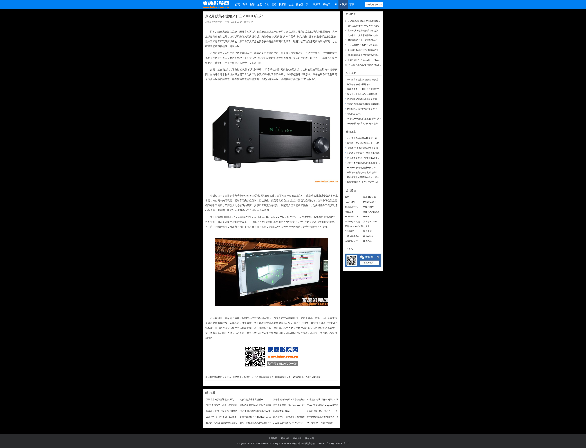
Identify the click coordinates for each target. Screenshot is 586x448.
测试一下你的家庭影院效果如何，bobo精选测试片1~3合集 (375, 162)
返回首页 (273, 438)
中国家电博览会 (352, 221)
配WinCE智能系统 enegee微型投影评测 (326, 405)
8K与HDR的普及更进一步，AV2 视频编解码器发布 (371, 167)
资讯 (244, 4)
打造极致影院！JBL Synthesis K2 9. (290, 405)
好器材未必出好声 (281, 411)
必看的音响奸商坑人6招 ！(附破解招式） (367, 60)
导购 (266, 4)
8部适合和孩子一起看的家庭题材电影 (223, 405)
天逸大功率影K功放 (354, 236)
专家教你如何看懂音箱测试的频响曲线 (365, 104)
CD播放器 (349, 231)
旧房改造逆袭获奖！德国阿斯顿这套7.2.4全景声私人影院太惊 (376, 153)
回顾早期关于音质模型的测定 (220, 399)
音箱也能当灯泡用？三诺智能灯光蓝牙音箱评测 (295, 399)
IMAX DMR (350, 202)
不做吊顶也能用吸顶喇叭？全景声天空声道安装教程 (371, 177)
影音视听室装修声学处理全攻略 (362, 99)
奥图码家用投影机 (371, 211)
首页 (237, 4)
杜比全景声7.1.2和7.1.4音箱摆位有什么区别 (368, 45)
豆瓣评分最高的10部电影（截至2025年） (366, 172)
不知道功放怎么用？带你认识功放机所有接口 (370, 64)
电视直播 (349, 211)
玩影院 (316, 4)
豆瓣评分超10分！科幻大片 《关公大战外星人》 (330, 411)
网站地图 (309, 438)
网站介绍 (285, 438)
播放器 (299, 4)
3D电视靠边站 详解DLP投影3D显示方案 (326, 399)
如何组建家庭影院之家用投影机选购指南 (367, 55)
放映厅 (326, 4)
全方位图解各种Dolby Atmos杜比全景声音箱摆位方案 (373, 25)
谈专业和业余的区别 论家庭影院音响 (364, 94)
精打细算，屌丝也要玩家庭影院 (362, 109)
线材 (308, 4)
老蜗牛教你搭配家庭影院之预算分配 (257, 422)
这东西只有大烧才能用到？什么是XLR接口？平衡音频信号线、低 (378, 143)
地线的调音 (368, 207)
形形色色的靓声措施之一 (359, 84)
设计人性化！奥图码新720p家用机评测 (224, 417)
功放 (291, 4)
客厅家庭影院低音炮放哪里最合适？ (324, 417)
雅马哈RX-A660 (370, 221)
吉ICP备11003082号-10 (337, 443)
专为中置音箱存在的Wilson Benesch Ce (259, 417)
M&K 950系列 (369, 202)
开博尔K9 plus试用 (354, 226)
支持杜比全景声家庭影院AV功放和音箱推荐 (368, 35)
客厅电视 (367, 231)
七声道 (366, 226)
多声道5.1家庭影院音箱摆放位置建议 (365, 50)
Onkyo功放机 (369, 236)
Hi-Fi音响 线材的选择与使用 (320, 422)
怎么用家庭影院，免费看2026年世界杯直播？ (368, 158)
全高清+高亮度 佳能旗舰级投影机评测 (224, 422)
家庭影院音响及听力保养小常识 (288, 422)
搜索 (381, 4)
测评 (252, 4)
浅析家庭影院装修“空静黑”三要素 (362, 79)
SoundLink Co (351, 216)
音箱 (274, 4)
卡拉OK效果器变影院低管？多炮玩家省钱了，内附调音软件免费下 (378, 148)
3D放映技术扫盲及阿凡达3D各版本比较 (366, 123)
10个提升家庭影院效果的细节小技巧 (364, 118)
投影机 (282, 4)
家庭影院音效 (351, 241)
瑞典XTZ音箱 (369, 197)
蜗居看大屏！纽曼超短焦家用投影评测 (291, 417)
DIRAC (366, 216)
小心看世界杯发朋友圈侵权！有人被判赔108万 (369, 138)
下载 (351, 4)
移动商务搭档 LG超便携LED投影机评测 (225, 411)
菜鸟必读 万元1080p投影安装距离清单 (258, 405)
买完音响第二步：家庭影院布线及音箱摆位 (368, 40)
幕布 (347, 197)
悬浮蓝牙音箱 (351, 207)
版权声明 (297, 438)
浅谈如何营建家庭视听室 (251, 399)
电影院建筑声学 (354, 113)
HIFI (335, 4)
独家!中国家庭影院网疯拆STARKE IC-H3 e (260, 411)
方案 (259, 4)
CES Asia (367, 241)
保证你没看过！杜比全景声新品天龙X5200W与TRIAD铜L (374, 89)
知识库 (343, 4)
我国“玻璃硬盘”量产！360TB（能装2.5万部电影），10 (373, 182)
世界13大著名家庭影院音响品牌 (363, 30)
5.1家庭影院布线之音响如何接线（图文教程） (369, 21)
